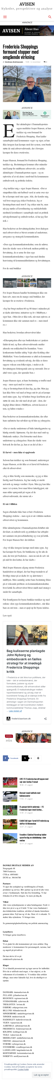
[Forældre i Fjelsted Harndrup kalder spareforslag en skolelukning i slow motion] (10, 838)
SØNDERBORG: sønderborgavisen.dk (18, 1013)
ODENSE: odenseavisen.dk (14, 1040)
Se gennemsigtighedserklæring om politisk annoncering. (26, 923)
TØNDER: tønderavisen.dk (14, 1016)
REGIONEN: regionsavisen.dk (15, 998)
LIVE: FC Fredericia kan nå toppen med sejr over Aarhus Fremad (34, 780)
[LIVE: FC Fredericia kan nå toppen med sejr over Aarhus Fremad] (10, 782)
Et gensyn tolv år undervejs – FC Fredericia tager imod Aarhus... (32, 808)
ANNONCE (27, 107)
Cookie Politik (23, 1069)
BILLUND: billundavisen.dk (14, 1010)
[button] (5, 17)
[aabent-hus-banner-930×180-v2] (27, 30)
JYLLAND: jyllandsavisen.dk (15, 995)
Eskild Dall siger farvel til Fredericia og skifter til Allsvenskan (34, 822)
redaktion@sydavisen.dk (13, 959)
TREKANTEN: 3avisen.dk (14, 1004)
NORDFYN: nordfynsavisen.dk (16, 1056)
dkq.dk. (39, 895)
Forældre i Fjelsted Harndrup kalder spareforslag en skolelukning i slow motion (33, 837)
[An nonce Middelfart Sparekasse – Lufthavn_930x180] (27, 738)
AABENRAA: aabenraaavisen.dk (16, 1025)
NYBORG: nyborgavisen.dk (14, 1044)
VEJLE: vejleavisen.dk (12, 1034)
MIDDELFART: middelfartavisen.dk (18, 1037)
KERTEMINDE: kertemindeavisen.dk (18, 1053)
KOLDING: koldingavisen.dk (15, 1031)
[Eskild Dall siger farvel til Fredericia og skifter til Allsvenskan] (10, 824)
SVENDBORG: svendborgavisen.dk (17, 1047)
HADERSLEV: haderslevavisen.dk (17, 1019)
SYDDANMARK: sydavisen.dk (16, 1001)
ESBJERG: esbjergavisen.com (15, 1007)
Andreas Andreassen (14, 62)
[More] (38, 758)
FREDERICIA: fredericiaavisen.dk (17, 1028)
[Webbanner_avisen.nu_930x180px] (27, 114)
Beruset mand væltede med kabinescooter (30, 794)
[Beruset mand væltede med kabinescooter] (10, 796)
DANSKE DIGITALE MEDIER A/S (18, 865)
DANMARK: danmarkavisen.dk (16, 992)
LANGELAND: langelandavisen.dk (17, 1050)
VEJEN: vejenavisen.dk (12, 1022)
